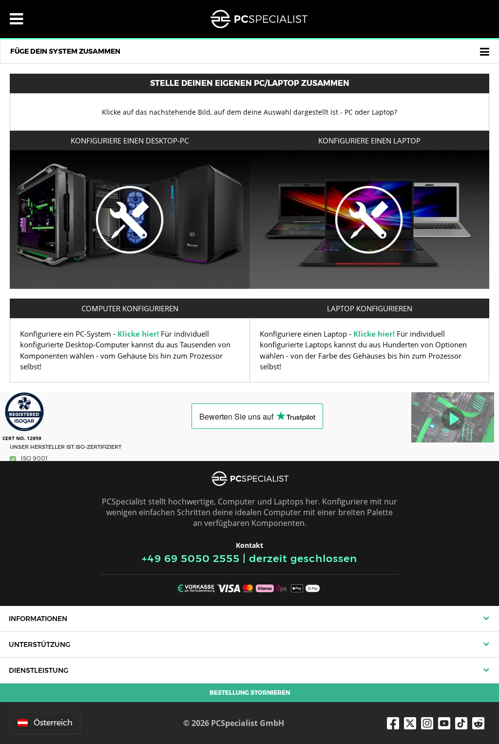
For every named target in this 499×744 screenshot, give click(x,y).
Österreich (53, 722)
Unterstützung (39, 644)
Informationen (38, 618)
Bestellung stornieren (250, 692)
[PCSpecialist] (258, 19)
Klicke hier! (138, 334)
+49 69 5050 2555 (191, 558)
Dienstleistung (38, 670)
